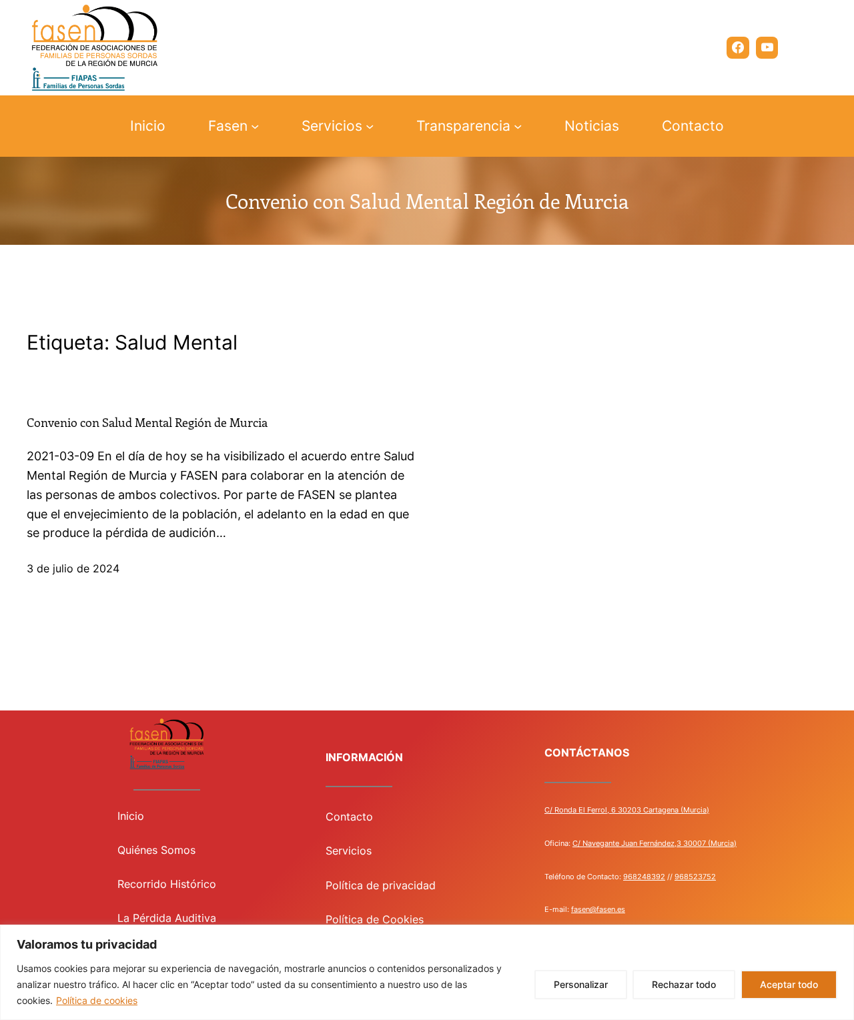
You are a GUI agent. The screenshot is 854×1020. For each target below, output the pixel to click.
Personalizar (581, 984)
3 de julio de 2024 (73, 568)
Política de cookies (96, 1000)
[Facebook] (738, 48)
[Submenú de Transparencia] (518, 126)
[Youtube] (767, 48)
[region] (427, 972)
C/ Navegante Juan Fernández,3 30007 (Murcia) (654, 843)
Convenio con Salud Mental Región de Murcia (147, 423)
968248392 (644, 876)
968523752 (695, 876)
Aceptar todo (789, 984)
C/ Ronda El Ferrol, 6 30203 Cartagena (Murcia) (626, 810)
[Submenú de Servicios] (370, 126)
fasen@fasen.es (598, 909)
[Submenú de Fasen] (255, 126)
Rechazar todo (684, 984)
